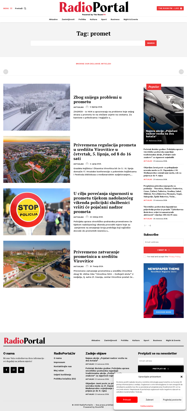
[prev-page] (5, 71)
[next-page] (149, 225)
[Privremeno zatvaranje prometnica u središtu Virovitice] (36, 264)
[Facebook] (6, 370)
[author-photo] (87, 107)
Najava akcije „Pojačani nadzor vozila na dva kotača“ (161, 133)
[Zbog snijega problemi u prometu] (36, 107)
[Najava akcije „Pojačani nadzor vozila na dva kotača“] (164, 115)
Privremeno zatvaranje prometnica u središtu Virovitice (96, 256)
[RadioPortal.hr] (94, 8)
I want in (162, 250)
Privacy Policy (174, 257)
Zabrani (149, 399)
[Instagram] (14, 370)
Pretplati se (159, 369)
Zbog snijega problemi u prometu (98, 99)
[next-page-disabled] (181, 71)
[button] (181, 376)
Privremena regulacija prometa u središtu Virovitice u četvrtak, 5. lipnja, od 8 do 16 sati (105, 151)
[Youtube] (21, 370)
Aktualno (79, 107)
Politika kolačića (146, 406)
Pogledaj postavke (172, 399)
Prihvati (127, 399)
